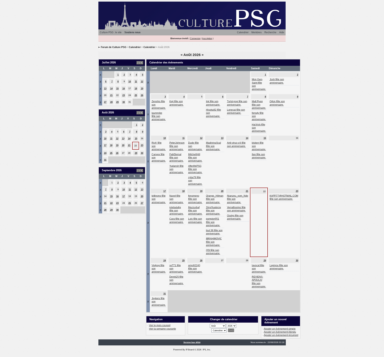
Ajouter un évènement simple (280, 328)
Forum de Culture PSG (113, 47)
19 (142, 88)
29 (117, 102)
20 (123, 145)
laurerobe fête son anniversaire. (159, 116)
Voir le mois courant (159, 325)
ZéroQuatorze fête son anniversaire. (213, 210)
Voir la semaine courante (162, 328)
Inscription (207, 38)
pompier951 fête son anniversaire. (213, 222)
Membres (256, 32)
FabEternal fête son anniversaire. (176, 157)
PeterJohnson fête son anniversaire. (177, 146)
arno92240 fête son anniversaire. (195, 268)
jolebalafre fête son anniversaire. (176, 210)
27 (105, 102)
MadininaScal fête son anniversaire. (213, 146)
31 (105, 160)
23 (123, 95)
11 (136, 81)
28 (111, 102)
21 (111, 95)
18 (136, 88)
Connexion (195, 38)
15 (117, 88)
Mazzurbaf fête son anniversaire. (195, 210)
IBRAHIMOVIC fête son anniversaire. (214, 241)
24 (105, 153)
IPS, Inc (206, 349)
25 (136, 95)
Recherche (270, 32)
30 (123, 102)
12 (142, 81)
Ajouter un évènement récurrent (281, 335)
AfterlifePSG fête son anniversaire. (195, 169)
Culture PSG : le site (111, 32)
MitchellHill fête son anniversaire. (195, 157)
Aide (281, 32)
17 (105, 145)
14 (111, 88)
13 (105, 88)
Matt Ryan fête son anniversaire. (259, 104)
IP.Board (190, 349)
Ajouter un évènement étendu (280, 332)
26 (142, 95)
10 (129, 81)
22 (111, 203)
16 (123, 88)
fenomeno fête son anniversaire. (195, 199)
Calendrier (243, 32)
